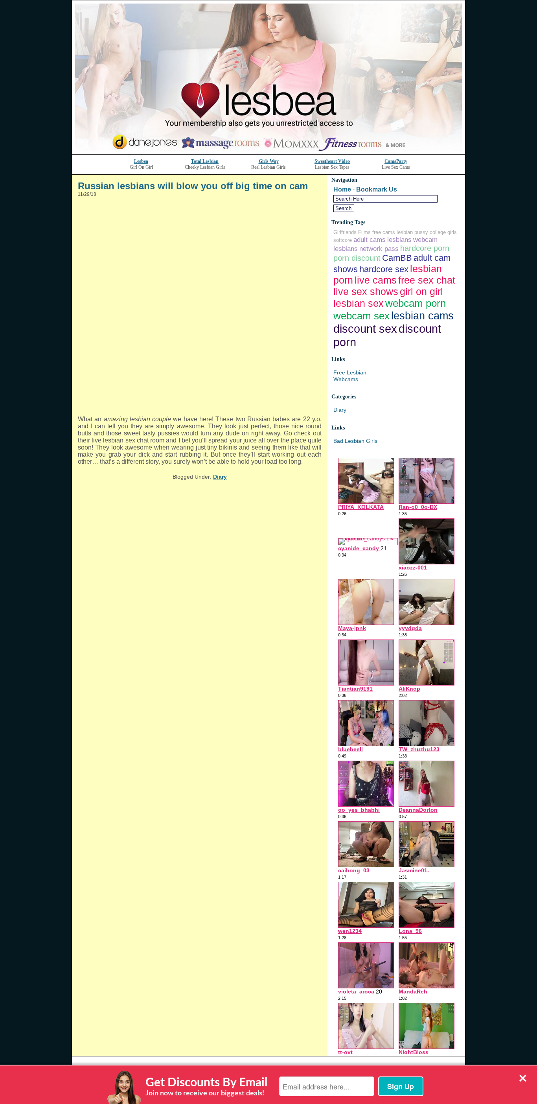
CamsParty (395, 161)
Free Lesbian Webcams (349, 375)
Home (342, 189)
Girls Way (269, 161)
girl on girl (421, 291)
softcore (342, 240)
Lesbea (141, 161)
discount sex (365, 328)
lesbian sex (358, 303)
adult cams (369, 239)
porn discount (357, 258)
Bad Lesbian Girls (355, 441)
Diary (220, 477)
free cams (383, 232)
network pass (379, 249)
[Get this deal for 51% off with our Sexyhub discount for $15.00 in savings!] (268, 152)
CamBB (397, 258)
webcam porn (415, 303)
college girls (443, 232)
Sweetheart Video (332, 161)
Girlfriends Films (352, 232)
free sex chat (426, 280)
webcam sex (361, 316)
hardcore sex (383, 269)
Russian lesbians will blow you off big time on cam (193, 186)
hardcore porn (424, 248)
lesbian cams (422, 316)
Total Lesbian (205, 161)
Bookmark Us (376, 189)
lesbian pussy (412, 232)
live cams (376, 280)
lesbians (399, 239)
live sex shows (365, 291)
